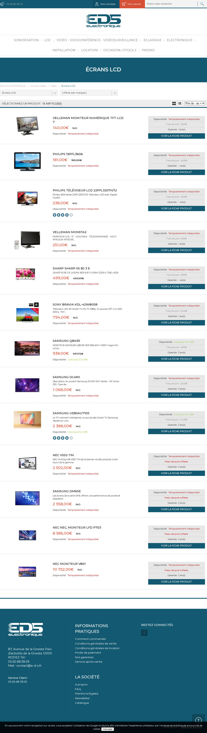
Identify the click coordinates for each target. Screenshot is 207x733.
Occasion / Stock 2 (119, 50)
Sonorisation (26, 40)
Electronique (179, 40)
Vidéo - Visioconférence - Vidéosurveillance (97, 40)
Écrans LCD (9, 92)
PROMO (148, 50)
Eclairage (153, 40)
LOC (47, 40)
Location (89, 50)
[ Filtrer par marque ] (74, 92)
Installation (63, 50)
